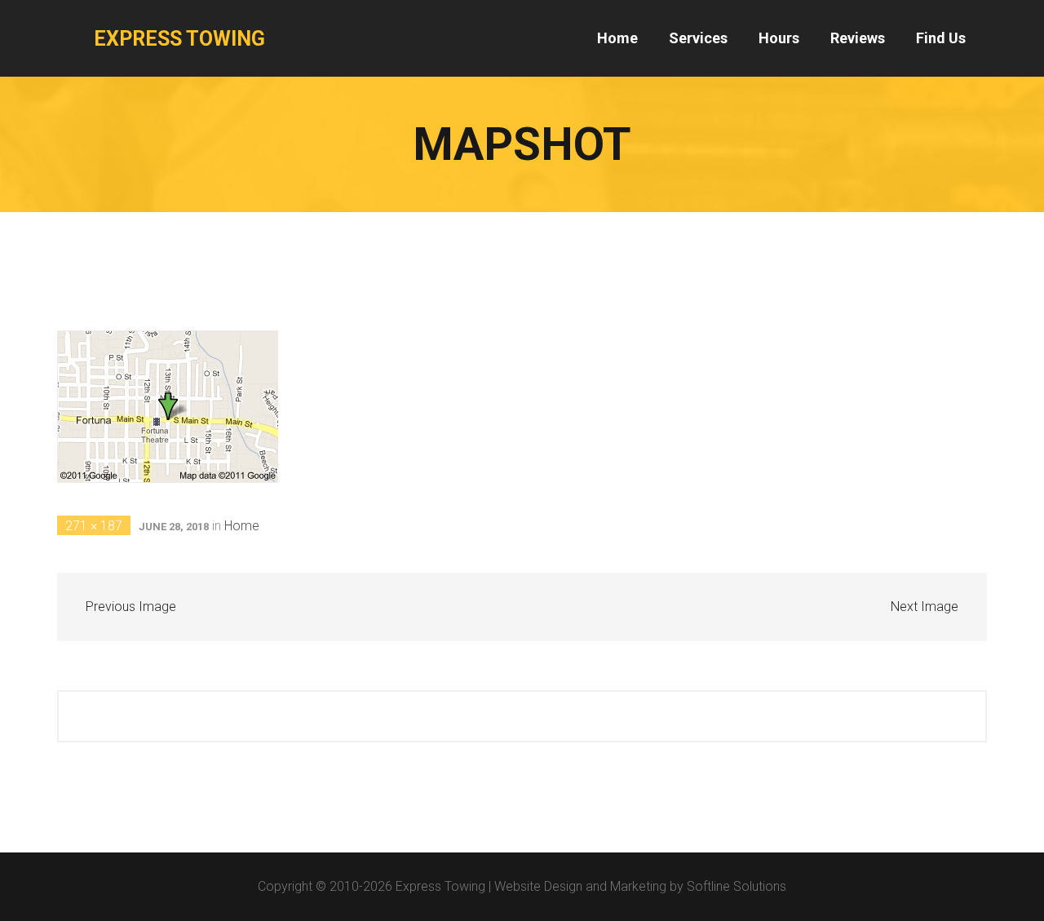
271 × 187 (93, 526)
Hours (779, 37)
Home (617, 37)
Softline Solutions (736, 886)
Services (698, 37)
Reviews (857, 37)
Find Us (941, 37)
